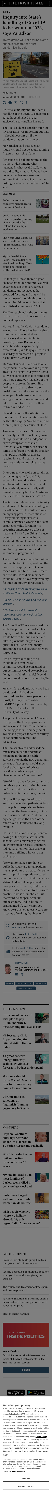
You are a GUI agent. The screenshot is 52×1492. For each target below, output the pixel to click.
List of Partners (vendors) (14, 1471)
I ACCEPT (26, 1479)
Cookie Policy (41, 1437)
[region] (26, 1444)
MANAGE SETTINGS (26, 1487)
